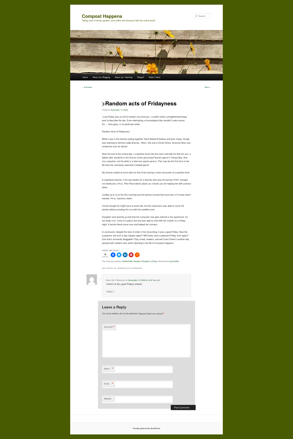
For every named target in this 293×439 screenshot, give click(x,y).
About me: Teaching (123, 77)
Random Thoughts (141, 261)
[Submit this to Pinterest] (131, 254)
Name (108, 368)
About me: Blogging (101, 77)
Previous (87, 87)
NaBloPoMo (127, 261)
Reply (110, 291)
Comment (109, 326)
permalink (174, 261)
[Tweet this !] (119, 254)
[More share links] (137, 254)
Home (85, 77)
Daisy (154, 261)
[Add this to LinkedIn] (125, 254)
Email (108, 383)
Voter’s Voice (154, 77)
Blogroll (140, 77)
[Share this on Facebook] (113, 254)
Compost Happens (102, 16)
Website (107, 398)
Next (208, 87)
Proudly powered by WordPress (146, 428)
